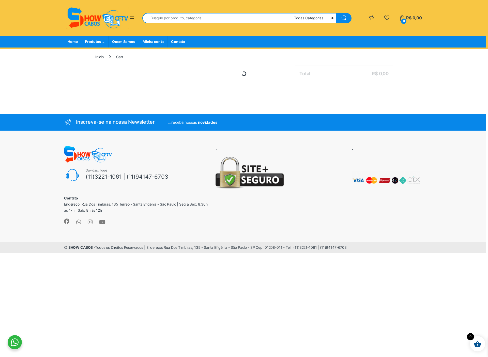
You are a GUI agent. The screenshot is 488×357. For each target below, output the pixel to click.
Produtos (93, 41)
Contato (178, 41)
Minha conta (153, 41)
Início (99, 57)
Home (73, 41)
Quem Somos (123, 41)
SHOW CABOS (80, 263)
